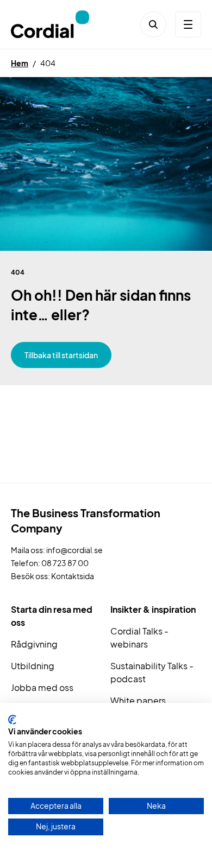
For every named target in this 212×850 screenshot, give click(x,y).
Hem (19, 63)
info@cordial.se (74, 550)
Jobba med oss (42, 687)
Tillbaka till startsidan (61, 355)
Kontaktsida (72, 576)
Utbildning (32, 665)
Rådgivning (34, 644)
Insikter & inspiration (153, 609)
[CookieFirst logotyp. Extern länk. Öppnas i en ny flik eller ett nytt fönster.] (12, 720)
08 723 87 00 (65, 563)
